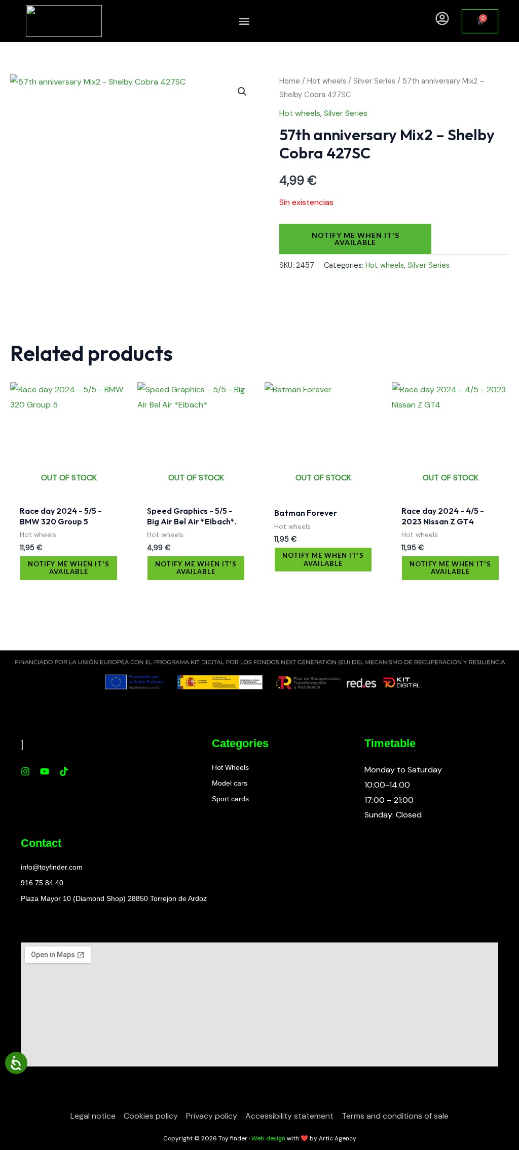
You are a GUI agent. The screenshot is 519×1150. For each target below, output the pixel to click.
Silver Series (374, 81)
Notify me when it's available (355, 239)
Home (289, 81)
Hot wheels (326, 81)
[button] (244, 21)
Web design (268, 1138)
